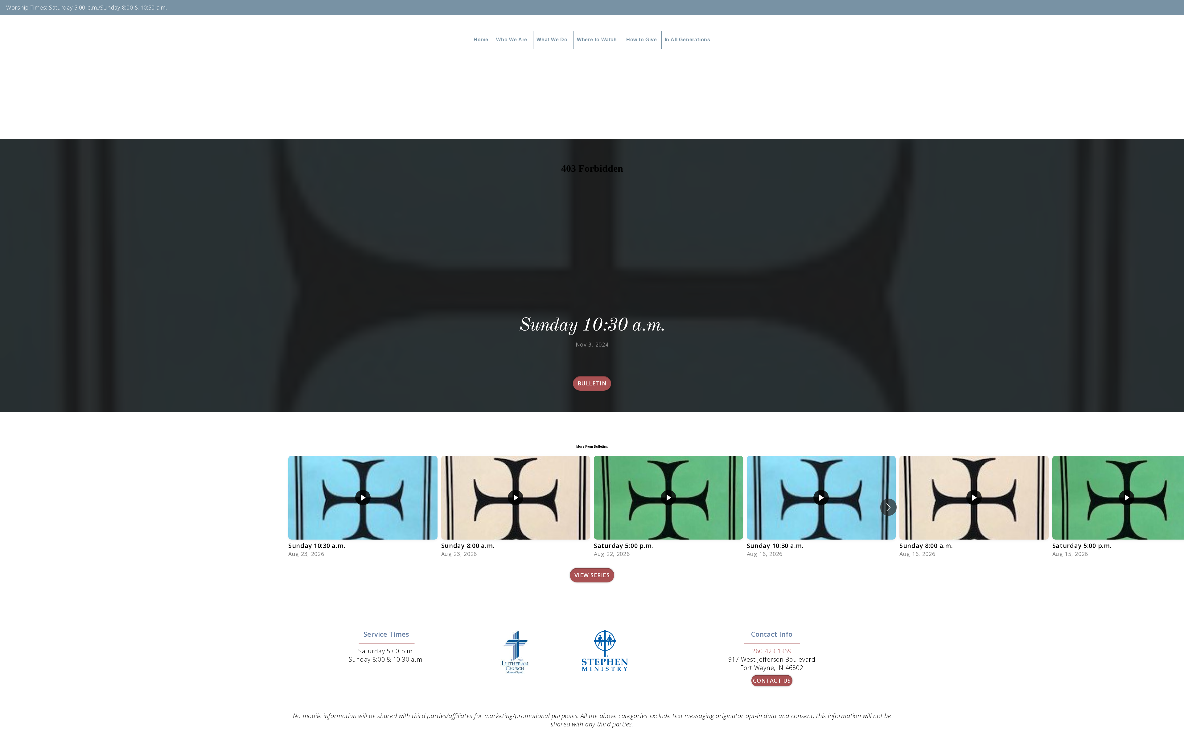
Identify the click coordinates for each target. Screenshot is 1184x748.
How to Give (641, 39)
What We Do (552, 39)
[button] (888, 507)
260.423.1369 (772, 651)
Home (481, 39)
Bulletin (592, 383)
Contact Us (772, 680)
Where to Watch (598, 39)
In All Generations (687, 39)
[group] (363, 507)
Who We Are (512, 39)
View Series (592, 575)
